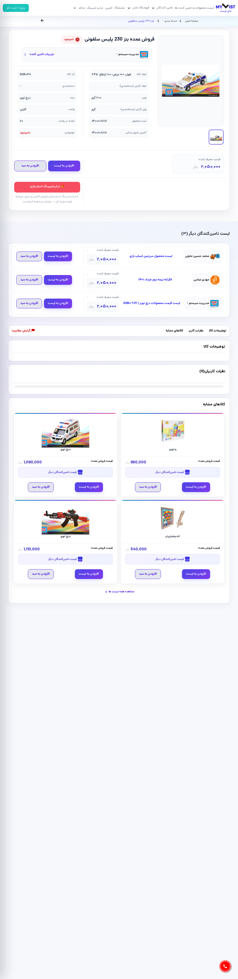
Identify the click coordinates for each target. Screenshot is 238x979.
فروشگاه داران (140, 8)
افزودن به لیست (64, 165)
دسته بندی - (169, 21)
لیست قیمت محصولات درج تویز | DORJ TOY (151, 303)
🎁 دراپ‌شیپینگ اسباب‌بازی (47, 186)
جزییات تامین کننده (42, 54)
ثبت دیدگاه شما (22, 374)
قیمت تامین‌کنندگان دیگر (170, 472)
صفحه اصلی (191, 21)
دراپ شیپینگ (95, 8)
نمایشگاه (119, 8)
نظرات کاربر (196, 331)
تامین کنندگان (165, 8)
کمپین (108, 8)
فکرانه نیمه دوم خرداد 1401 (155, 280)
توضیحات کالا (217, 331)
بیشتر (82, 8)
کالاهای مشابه (174, 331)
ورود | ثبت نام (16, 8)
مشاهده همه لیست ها (121, 591)
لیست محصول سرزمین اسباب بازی (150, 256)
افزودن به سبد (30, 165)
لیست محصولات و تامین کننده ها (194, 8)
